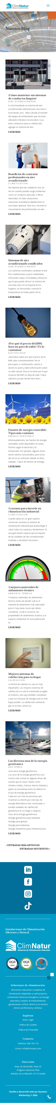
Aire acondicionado (22, 101)
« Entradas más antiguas (23, 845)
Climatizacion (18, 183)
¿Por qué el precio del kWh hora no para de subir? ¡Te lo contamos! (26, 346)
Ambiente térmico (20, 593)
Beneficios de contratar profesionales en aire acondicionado (23, 177)
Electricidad (17, 353)
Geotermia (15, 767)
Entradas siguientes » (35, 849)
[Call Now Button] (49, 1097)
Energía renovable (21, 436)
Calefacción (16, 680)
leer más (14, 132)
